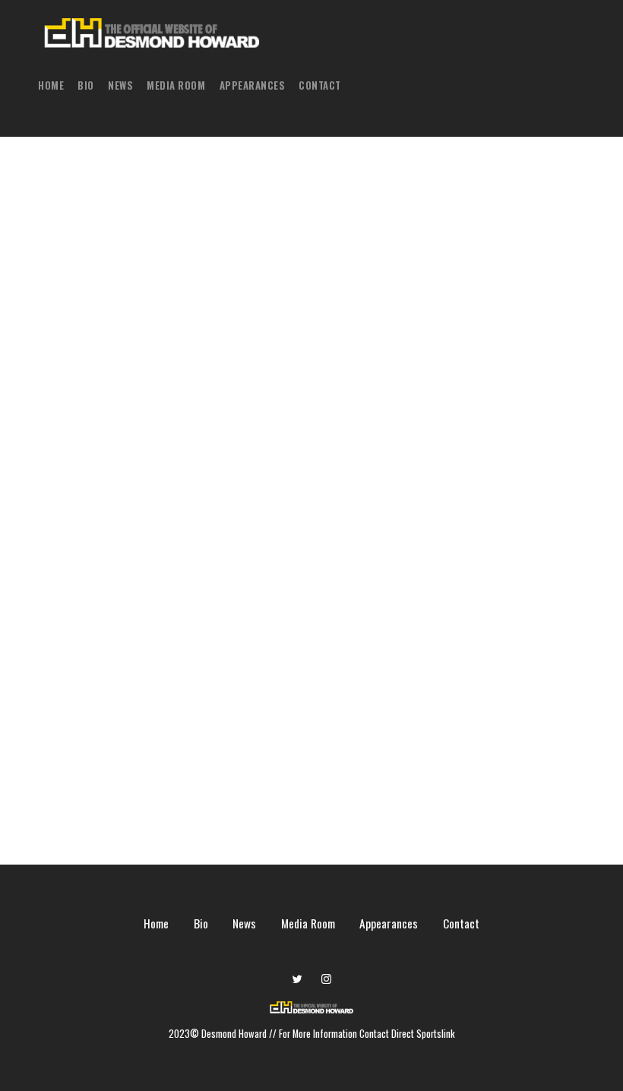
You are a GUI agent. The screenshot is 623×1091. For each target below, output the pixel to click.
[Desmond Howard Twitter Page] (297, 979)
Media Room (176, 85)
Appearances (253, 85)
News (120, 85)
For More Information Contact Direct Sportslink (367, 1033)
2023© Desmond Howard (219, 1033)
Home (51, 85)
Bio (85, 85)
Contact (320, 85)
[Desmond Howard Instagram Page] (326, 979)
